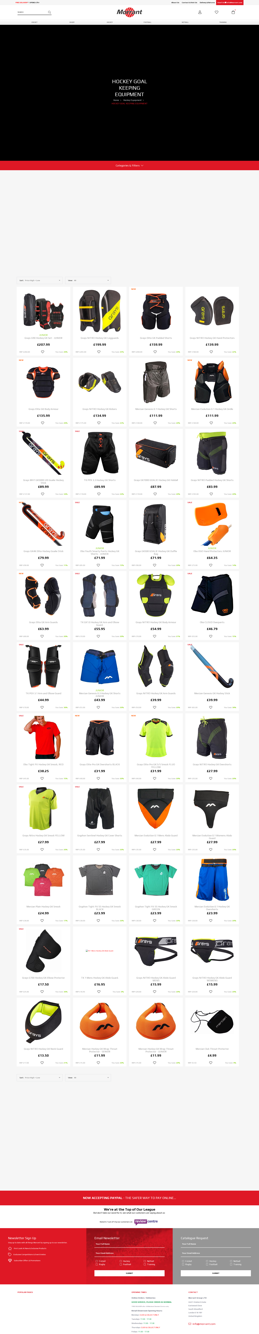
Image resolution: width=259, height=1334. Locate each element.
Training (151, 1264)
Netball (150, 1261)
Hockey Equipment (132, 100)
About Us (175, 3)
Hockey (126, 1261)
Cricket (102, 1261)
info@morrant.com (203, 1323)
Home (116, 100)
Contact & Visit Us (189, 3)
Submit (129, 1273)
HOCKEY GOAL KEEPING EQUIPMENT (130, 103)
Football (127, 1264)
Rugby (102, 1264)
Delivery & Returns (207, 3)
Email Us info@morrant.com (229, 3)
